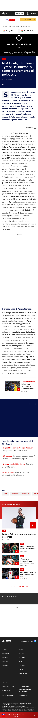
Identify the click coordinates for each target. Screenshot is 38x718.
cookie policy (24, 686)
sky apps (22, 657)
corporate (23, 696)
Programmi (23, 673)
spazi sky (22, 669)
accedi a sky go (27, 641)
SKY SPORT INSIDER (28, 19)
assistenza (10, 707)
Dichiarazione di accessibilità (25, 691)
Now (20, 661)
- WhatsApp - (7, 456)
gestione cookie (8, 686)
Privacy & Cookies (14, 705)
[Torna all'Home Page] (10, 20)
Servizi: (21, 649)
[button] (34, 404)
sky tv (21, 653)
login (33, 13)
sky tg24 (5, 657)
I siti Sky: (4, 649)
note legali (6, 690)
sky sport (6, 653)
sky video (5, 661)
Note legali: (5, 682)
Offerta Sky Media (8, 696)
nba (5, 494)
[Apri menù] (3, 20)
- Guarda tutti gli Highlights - (14, 464)
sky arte (5, 665)
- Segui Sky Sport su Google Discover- (17, 448)
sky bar (21, 665)
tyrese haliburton (20, 494)
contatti (17, 707)
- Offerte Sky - (8, 472)
